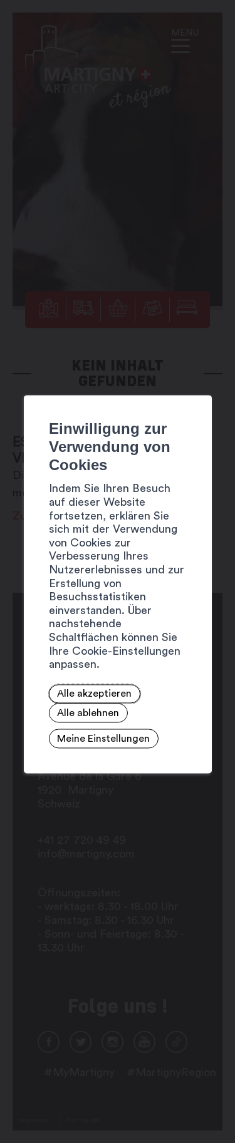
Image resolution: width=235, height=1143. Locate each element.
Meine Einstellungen (103, 739)
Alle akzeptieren (94, 694)
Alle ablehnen (88, 713)
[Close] (200, 381)
